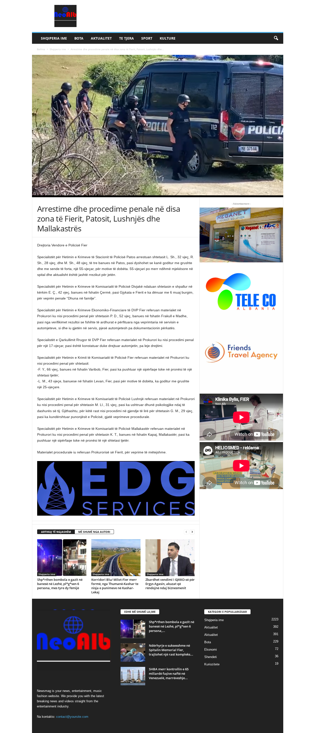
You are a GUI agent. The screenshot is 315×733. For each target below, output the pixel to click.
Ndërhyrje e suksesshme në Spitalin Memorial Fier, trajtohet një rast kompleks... (171, 650)
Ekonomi (210, 649)
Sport (146, 38)
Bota (78, 38)
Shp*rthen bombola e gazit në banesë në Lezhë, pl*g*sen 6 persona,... (171, 626)
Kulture (167, 38)
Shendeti (210, 657)
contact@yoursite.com (72, 716)
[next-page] (192, 532)
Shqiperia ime (54, 38)
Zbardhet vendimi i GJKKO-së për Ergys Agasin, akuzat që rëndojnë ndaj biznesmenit (170, 583)
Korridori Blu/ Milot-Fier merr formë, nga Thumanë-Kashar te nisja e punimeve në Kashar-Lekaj (114, 585)
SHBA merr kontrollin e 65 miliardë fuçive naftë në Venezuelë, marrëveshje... (169, 673)
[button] (275, 38)
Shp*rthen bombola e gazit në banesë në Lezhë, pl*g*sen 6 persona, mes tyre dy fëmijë (59, 583)
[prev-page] (186, 532)
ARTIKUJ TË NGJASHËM (56, 532)
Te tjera (126, 38)
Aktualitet (101, 38)
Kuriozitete (212, 664)
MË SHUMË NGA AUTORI (94, 532)
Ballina (41, 49)
